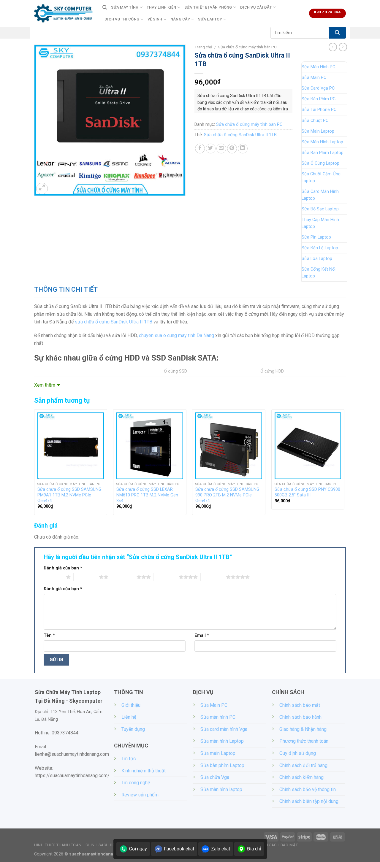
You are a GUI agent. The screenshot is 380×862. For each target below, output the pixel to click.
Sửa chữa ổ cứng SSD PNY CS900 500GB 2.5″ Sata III (307, 492)
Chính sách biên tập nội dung (308, 801)
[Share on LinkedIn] (243, 148)
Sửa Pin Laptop (316, 237)
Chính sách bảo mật (299, 705)
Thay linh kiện (161, 7)
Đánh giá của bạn (63, 568)
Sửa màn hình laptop (221, 789)
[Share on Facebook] (200, 148)
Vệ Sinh (155, 19)
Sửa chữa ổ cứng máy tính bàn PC (247, 47)
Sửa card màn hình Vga (223, 729)
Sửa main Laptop (217, 753)
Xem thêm (44, 385)
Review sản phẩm (140, 795)
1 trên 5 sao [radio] (53, 576)
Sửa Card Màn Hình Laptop (320, 195)
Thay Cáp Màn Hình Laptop (320, 223)
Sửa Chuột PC (315, 120)
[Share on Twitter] (211, 148)
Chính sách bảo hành (300, 717)
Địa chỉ (254, 849)
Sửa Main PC (314, 77)
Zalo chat (220, 849)
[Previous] (34, 464)
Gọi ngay (138, 849)
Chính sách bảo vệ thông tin (307, 789)
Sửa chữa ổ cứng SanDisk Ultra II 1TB (240, 134)
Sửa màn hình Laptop (222, 741)
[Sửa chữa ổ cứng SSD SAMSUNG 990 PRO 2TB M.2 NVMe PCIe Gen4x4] (228, 445)
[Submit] (337, 33)
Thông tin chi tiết (66, 289)
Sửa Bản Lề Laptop (320, 247)
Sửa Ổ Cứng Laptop (320, 163)
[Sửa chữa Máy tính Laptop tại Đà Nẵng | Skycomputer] (64, 13)
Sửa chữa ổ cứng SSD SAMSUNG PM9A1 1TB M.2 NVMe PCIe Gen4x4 (69, 495)
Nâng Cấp (180, 19)
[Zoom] (42, 188)
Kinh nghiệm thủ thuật (143, 771)
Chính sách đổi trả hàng (303, 765)
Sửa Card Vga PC (318, 88)
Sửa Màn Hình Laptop (322, 142)
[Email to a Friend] (221, 148)
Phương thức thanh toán (303, 741)
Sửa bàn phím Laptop (222, 765)
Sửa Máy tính (124, 7)
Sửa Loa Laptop (317, 258)
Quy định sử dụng (297, 753)
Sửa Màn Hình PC (318, 66)
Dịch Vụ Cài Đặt (256, 7)
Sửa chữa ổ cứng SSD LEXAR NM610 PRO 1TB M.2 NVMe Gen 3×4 (147, 495)
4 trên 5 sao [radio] (166, 576)
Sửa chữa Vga (214, 777)
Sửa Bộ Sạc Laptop (320, 209)
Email (201, 635)
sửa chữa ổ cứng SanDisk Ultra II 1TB (113, 322)
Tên (49, 635)
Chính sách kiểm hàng (301, 777)
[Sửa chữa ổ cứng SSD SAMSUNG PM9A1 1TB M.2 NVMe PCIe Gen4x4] (70, 445)
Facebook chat (179, 849)
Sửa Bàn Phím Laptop (322, 152)
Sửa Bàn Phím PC (318, 98)
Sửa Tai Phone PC (319, 109)
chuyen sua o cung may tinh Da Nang (176, 335)
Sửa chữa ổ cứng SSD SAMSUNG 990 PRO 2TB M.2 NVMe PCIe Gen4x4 (227, 495)
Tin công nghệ (135, 782)
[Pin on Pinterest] (232, 148)
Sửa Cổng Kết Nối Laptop (318, 273)
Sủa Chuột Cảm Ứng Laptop (321, 177)
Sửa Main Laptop (318, 131)
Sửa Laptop (210, 19)
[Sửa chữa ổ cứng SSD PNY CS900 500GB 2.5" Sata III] (308, 445)
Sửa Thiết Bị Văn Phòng (208, 7)
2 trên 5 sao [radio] (86, 576)
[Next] (344, 464)
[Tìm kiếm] (104, 7)
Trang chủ (203, 47)
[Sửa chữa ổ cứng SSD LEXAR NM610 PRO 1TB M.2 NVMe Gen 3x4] (149, 445)
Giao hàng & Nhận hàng (303, 729)
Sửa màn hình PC (217, 717)
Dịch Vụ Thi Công (121, 19)
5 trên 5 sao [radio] (213, 576)
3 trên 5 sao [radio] (124, 576)
